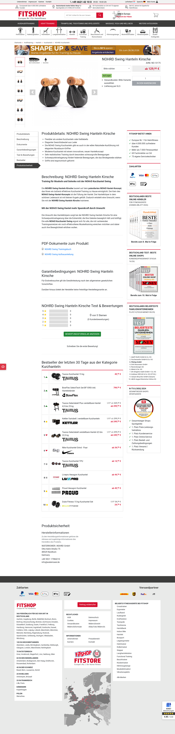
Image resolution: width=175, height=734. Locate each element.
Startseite (18, 43)
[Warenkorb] (157, 15)
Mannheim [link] (45, 630)
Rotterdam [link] (31, 663)
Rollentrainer (122, 647)
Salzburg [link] (46, 654)
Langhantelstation (124, 653)
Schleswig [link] (31, 636)
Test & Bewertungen (26, 155)
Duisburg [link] (29, 625)
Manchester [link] (35, 648)
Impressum (32, 2)
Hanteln (38, 43)
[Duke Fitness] (70, 506)
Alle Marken (121, 677)
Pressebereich (94, 639)
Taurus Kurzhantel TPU (72, 461)
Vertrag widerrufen (87, 604)
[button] (20, 62)
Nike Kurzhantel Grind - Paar (75, 447)
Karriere (41, 2)
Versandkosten (73, 624)
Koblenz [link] (20, 630)
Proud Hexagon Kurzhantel (74, 488)
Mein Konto (151, 2)
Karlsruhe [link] (46, 627)
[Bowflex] (70, 395)
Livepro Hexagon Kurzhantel (75, 474)
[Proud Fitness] (70, 493)
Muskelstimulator (124, 669)
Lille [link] (18, 683)
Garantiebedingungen (26, 150)
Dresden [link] (54, 622)
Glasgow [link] (20, 648)
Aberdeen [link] (20, 645)
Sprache (140, 2)
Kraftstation (122, 619)
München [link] (54, 630)
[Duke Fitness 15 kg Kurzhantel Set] (56, 504)
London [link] (27, 648)
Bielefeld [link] (40, 619)
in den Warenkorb (146, 83)
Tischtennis (121, 625)
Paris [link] (22, 683)
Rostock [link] (46, 633)
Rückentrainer (122, 663)
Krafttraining (48, 23)
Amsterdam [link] (21, 661)
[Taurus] (70, 379)
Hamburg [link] (20, 627)
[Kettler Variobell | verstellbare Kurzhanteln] (56, 421)
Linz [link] (40, 654)
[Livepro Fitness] (70, 479)
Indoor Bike (121, 631)
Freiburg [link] (51, 625)
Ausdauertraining (26, 23)
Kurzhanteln (48, 43)
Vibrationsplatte (123, 672)
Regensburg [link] (37, 633)
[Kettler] (70, 423)
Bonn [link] (54, 619)
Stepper (120, 650)
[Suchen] (99, 15)
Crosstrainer (122, 606)
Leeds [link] (27, 645)
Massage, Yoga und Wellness (119, 23)
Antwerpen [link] (21, 677)
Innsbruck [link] (25, 654)
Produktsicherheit (24, 165)
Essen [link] (36, 625)
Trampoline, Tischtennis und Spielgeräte (80, 23)
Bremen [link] (39, 622)
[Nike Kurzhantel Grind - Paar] (56, 450)
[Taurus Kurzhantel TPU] (56, 464)
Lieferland (128, 2)
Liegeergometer (123, 641)
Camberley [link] (45, 645)
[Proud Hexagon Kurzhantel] (56, 491)
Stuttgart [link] (39, 636)
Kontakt (48, 2)
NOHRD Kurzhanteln (62, 43)
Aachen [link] (20, 619)
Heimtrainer (121, 644)
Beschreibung (23, 139)
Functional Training (124, 656)
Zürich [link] (37, 670)
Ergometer (121, 609)
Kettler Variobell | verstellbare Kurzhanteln (81, 418)
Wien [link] (53, 654)
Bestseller (21, 160)
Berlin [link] (34, 619)
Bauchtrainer (122, 660)
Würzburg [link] (20, 638)
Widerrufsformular (74, 627)
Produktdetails (23, 134)
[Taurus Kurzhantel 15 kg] (56, 377)
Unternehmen (22, 2)
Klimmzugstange (123, 666)
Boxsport (120, 638)
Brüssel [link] (29, 677)
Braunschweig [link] (29, 622)
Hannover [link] (29, 627)
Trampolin (121, 622)
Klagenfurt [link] (34, 654)
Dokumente (22, 144)
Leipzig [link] (31, 630)
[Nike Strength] (70, 452)
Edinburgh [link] (54, 645)
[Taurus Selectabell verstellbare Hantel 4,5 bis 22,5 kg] (56, 435)
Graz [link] (18, 654)
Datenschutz (94, 617)
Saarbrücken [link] (22, 636)
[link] (132, 175)
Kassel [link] (53, 627)
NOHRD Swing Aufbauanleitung (59, 254)
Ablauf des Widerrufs (97, 627)
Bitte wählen (109, 68)
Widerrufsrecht (94, 624)
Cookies (70, 620)
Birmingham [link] (35, 645)
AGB (69, 617)
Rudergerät (121, 616)
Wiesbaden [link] (48, 636)
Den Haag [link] (41, 661)
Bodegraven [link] (31, 661)
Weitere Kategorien (148, 23)
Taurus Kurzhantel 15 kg (73, 374)
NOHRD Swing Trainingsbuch (58, 249)
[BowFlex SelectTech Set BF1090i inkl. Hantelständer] (56, 391)
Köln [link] (25, 630)
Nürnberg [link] (27, 633)
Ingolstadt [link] (37, 627)
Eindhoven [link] (50, 661)
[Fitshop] (32, 15)
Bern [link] (23, 670)
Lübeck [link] (37, 630)
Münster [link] (20, 633)
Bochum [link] (48, 619)
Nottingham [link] (46, 648)
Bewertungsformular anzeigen (82, 334)
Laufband (121, 613)
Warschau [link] (21, 696)
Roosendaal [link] (21, 663)
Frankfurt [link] (43, 625)
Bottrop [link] (20, 622)
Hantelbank (121, 628)
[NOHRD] (38, 60)
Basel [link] (19, 670)
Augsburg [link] (27, 619)
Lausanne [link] (30, 670)
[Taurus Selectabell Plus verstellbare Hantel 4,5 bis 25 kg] (56, 407)
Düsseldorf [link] (21, 625)
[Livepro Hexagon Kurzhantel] (56, 477)
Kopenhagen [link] (22, 690)
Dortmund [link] (47, 622)
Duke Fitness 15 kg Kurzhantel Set (77, 502)
